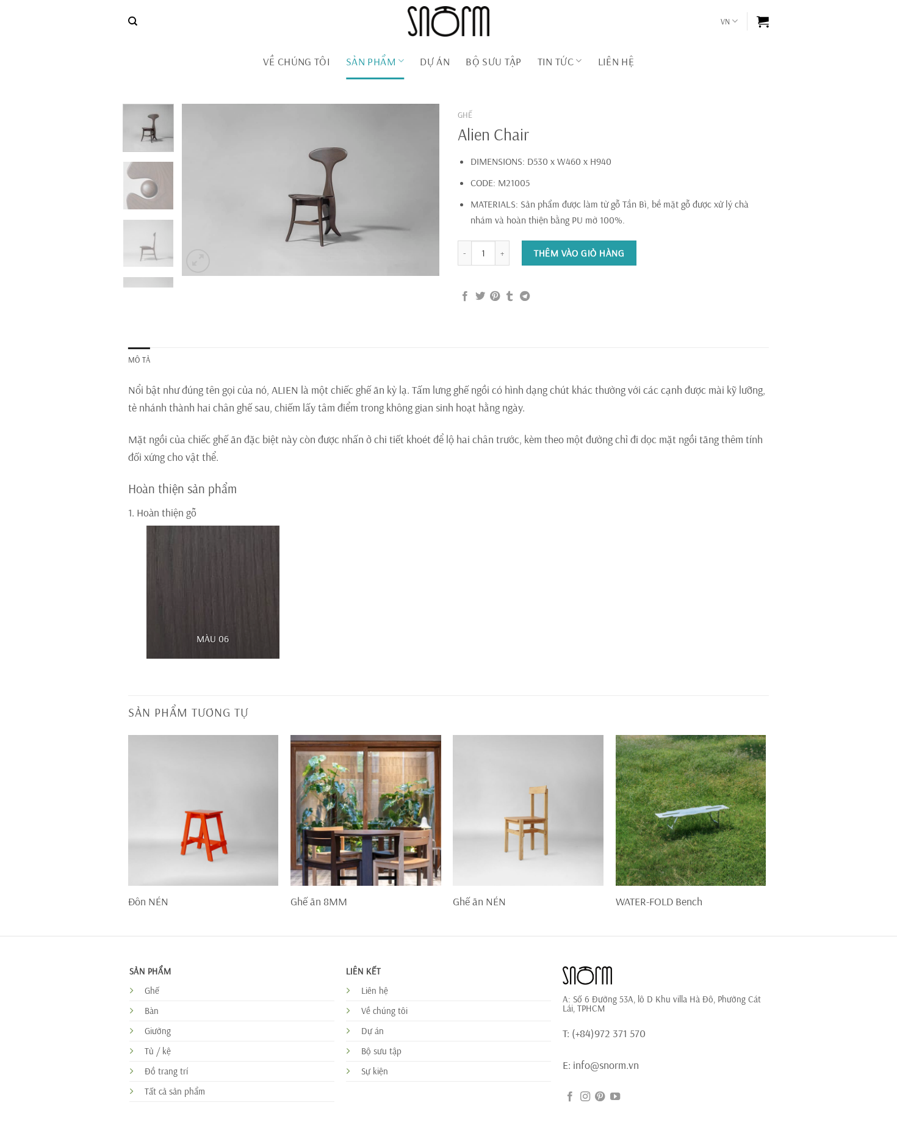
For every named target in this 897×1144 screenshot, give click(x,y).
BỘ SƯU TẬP (494, 61)
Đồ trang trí (166, 1071)
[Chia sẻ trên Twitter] (480, 296)
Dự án (372, 1031)
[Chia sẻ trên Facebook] (465, 296)
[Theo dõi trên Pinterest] (600, 1097)
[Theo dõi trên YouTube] (615, 1097)
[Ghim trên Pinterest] (495, 296)
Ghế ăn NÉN (479, 901)
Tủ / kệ (158, 1051)
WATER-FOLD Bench (659, 901)
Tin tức (556, 61)
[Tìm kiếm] (132, 21)
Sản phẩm (371, 61)
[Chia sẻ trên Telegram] (525, 296)
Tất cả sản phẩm (175, 1091)
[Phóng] (198, 261)
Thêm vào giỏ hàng (579, 253)
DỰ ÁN (435, 61)
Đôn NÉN (148, 901)
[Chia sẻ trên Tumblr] (509, 296)
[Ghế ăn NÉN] (528, 810)
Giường (158, 1031)
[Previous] (203, 190)
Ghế (465, 114)
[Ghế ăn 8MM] (365, 810)
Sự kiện (374, 1071)
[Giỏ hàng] (763, 21)
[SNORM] (449, 21)
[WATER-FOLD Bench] (691, 810)
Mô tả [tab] (139, 359)
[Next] (419, 190)
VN (725, 21)
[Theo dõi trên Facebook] (570, 1097)
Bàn (152, 1010)
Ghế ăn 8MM (318, 901)
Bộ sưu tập (381, 1051)
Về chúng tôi (296, 61)
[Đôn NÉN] (203, 810)
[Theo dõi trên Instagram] (585, 1097)
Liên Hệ (616, 61)
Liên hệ (374, 990)
